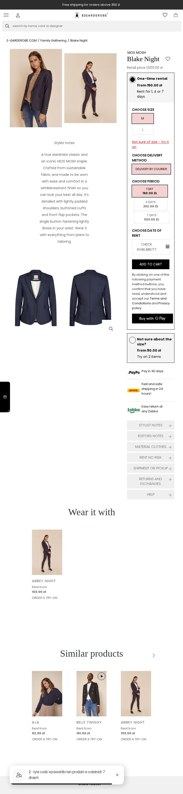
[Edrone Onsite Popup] (91, 397)
